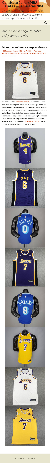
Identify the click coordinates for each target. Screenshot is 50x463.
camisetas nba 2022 (23, 102)
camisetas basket (32, 121)
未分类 (28, 51)
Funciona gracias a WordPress (25, 458)
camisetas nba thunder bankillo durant (28, 53)
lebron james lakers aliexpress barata (24, 47)
